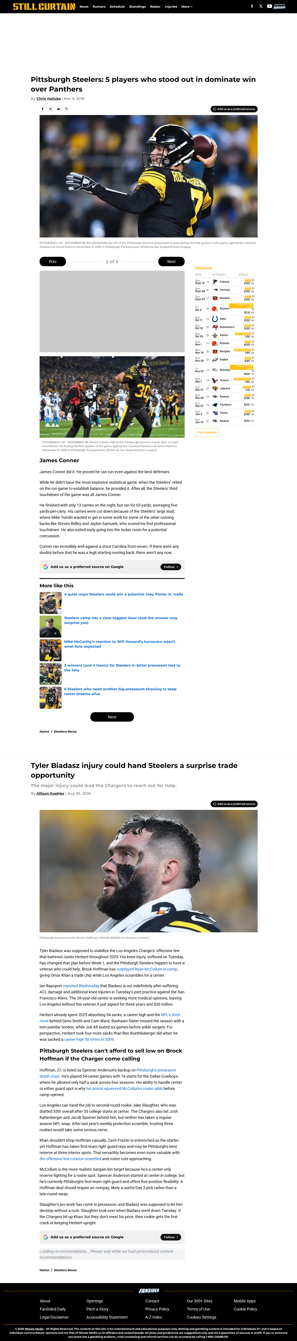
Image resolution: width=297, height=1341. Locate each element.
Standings (137, 7)
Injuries (171, 7)
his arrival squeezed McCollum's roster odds (124, 1088)
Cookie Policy (245, 1309)
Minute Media (34, 1328)
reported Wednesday (81, 985)
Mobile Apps (245, 1301)
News (84, 7)
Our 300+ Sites (199, 1301)
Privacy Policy (157, 1309)
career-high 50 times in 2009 (89, 1039)
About (45, 1301)
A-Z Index (153, 1317)
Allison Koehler (50, 793)
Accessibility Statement (107, 1317)
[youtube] (269, 6)
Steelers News (65, 731)
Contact (152, 1301)
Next (171, 261)
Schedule (117, 7)
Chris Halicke (48, 99)
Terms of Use (198, 1309)
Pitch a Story (97, 1309)
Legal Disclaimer (54, 1317)
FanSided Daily (53, 1309)
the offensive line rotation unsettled (70, 1158)
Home (44, 731)
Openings (94, 1301)
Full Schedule (207, 432)
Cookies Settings (201, 1317)
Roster (155, 7)
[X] (261, 6)
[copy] (66, 109)
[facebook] (252, 6)
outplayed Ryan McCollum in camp (147, 969)
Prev (53, 261)
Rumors (99, 7)
